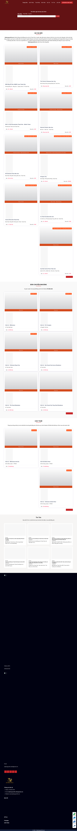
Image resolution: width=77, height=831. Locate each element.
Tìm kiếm (57, 16)
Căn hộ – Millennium (10, 325)
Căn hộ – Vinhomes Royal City (12, 365)
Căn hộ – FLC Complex (45, 325)
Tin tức (53, 2)
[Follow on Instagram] (8, 771)
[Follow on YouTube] (16, 771)
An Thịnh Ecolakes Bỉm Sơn (47, 216)
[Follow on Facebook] (5, 771)
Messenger (74, 823)
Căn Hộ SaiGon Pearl (45, 461)
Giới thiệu (31, 2)
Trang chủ (25, 2)
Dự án (48, 2)
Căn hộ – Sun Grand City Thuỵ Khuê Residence (51, 405)
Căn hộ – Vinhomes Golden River (48, 501)
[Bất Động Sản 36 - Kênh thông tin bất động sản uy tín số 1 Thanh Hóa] (10, 2)
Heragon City (43, 176)
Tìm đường (74, 815)
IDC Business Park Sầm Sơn (12, 173)
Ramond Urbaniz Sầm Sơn (46, 127)
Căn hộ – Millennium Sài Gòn (12, 461)
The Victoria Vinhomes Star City (48, 81)
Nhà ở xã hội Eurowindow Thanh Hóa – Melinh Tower (18, 124)
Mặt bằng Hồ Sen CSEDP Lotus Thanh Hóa (15, 84)
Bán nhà (43, 2)
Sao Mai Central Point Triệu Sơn (48, 268)
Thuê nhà (37, 2)
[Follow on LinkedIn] (13, 771)
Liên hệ (58, 2)
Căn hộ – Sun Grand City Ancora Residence (50, 365)
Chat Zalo (74, 819)
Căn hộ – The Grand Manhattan (12, 405)
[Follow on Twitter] (10, 771)
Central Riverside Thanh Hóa (12, 219)
